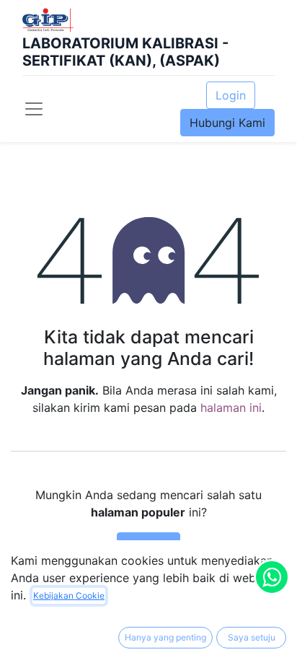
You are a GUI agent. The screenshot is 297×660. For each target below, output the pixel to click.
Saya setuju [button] (251, 637)
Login (231, 95)
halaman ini (231, 407)
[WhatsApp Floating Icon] (272, 577)
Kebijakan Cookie (69, 595)
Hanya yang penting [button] (165, 637)
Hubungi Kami (227, 122)
